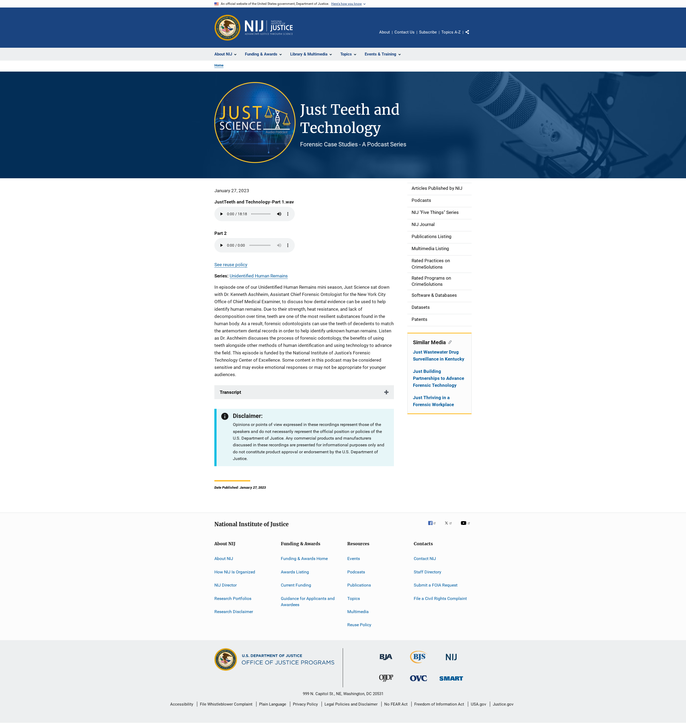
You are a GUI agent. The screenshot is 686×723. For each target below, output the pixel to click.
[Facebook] (434, 527)
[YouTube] (466, 527)
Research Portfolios (232, 598)
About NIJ (223, 558)
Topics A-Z (451, 32)
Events (353, 558)
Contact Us (404, 32)
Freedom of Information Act (439, 704)
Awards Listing (295, 571)
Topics (353, 598)
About (384, 32)
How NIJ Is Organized (234, 571)
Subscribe (428, 32)
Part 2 (220, 233)
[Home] (269, 27)
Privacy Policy (305, 704)
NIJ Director (225, 585)
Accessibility (181, 704)
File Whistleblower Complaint (226, 704)
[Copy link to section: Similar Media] (449, 341)
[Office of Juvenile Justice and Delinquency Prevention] (386, 682)
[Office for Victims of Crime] (418, 682)
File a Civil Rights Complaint (440, 598)
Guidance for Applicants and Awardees (308, 601)
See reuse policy (230, 264)
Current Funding (296, 585)
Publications (359, 585)
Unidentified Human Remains (259, 276)
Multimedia (358, 611)
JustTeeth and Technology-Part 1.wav (254, 202)
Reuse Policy (359, 624)
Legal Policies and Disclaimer (351, 704)
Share (471, 36)
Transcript (230, 392)
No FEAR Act (396, 704)
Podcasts (356, 571)
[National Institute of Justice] (451, 661)
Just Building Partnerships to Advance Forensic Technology (438, 378)
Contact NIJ (425, 558)
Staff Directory (427, 571)
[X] (450, 527)
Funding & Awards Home (304, 558)
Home (218, 65)
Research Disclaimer (233, 611)
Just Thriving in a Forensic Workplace (433, 401)
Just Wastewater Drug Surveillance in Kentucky (438, 355)
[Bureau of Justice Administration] (386, 661)
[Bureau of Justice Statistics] (418, 664)
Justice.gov (503, 704)
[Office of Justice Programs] (227, 27)
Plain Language (272, 704)
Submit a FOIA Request (435, 585)
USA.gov (478, 704)
